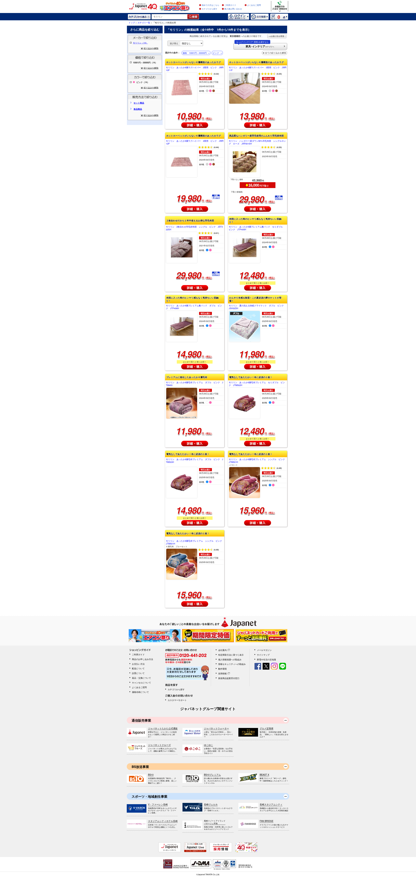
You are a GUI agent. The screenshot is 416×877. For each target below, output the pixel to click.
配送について (138, 668)
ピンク (216, 52)
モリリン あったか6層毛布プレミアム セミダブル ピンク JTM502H (257, 384)
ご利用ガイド (230, 5)
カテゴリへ (255, 45)
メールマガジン (264, 650)
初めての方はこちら (210, 5)
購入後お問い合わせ (233, 9)
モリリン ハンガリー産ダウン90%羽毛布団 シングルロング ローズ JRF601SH (257, 142)
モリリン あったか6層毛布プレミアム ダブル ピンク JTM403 (194, 384)
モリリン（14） (140, 42)
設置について (138, 673)
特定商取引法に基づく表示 (231, 654)
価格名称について (140, 692)
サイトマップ (263, 654)
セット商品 (139, 102)
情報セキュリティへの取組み (232, 664)
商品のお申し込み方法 (142, 659)
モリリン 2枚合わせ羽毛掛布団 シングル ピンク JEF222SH (194, 228)
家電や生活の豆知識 (266, 659)
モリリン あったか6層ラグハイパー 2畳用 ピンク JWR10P (194, 69)
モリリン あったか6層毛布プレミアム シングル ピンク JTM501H (257, 462)
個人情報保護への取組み (229, 659)
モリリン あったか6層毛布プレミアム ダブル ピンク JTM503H (194, 461)
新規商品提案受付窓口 (228, 678)
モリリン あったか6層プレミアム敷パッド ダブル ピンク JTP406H (194, 307)
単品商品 (138, 109)
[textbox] (169, 16)
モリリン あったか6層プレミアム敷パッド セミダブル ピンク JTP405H (257, 228)
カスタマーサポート (177, 700)
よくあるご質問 (254, 5)
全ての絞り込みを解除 (275, 52)
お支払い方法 (138, 663)
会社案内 (222, 650)
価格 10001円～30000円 (195, 52)
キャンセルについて (141, 682)
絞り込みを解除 (151, 48)
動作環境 (222, 668)
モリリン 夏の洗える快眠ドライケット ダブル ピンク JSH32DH (257, 307)
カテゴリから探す (209, 9)
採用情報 (222, 673)
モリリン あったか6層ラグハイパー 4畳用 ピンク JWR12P (194, 142)
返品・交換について (141, 677)
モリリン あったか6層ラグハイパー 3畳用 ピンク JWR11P (257, 69)
